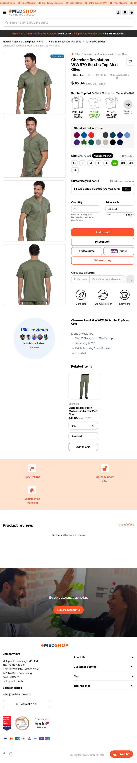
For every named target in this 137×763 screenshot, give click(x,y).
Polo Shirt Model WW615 (77, 114)
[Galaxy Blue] (120, 135)
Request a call (28, 704)
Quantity (76, 202)
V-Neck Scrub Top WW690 (111, 114)
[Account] (118, 13)
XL (106, 163)
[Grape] (77, 142)
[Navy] (120, 142)
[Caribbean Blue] (113, 135)
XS (74, 163)
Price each (112, 202)
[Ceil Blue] (127, 135)
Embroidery (57, 56)
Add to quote (87, 251)
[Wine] (77, 135)
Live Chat (124, 754)
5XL (75, 170)
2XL (115, 163)
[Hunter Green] (91, 142)
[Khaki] (105, 142)
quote (123, 251)
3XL (123, 163)
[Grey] (98, 142)
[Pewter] (105, 135)
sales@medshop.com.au (16, 694)
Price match (102, 241)
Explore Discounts (68, 610)
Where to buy (102, 260)
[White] (98, 135)
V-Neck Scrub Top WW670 (94, 114)
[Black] (113, 142)
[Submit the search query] (6, 24)
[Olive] (84, 142)
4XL (131, 163)
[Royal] (84, 135)
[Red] (91, 135)
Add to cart (103, 232)
